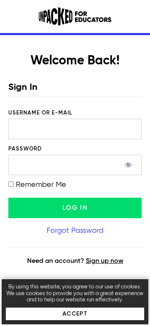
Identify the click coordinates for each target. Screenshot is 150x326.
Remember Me (40, 184)
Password (25, 149)
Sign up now (104, 261)
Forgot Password (75, 230)
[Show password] (128, 165)
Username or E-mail (40, 113)
